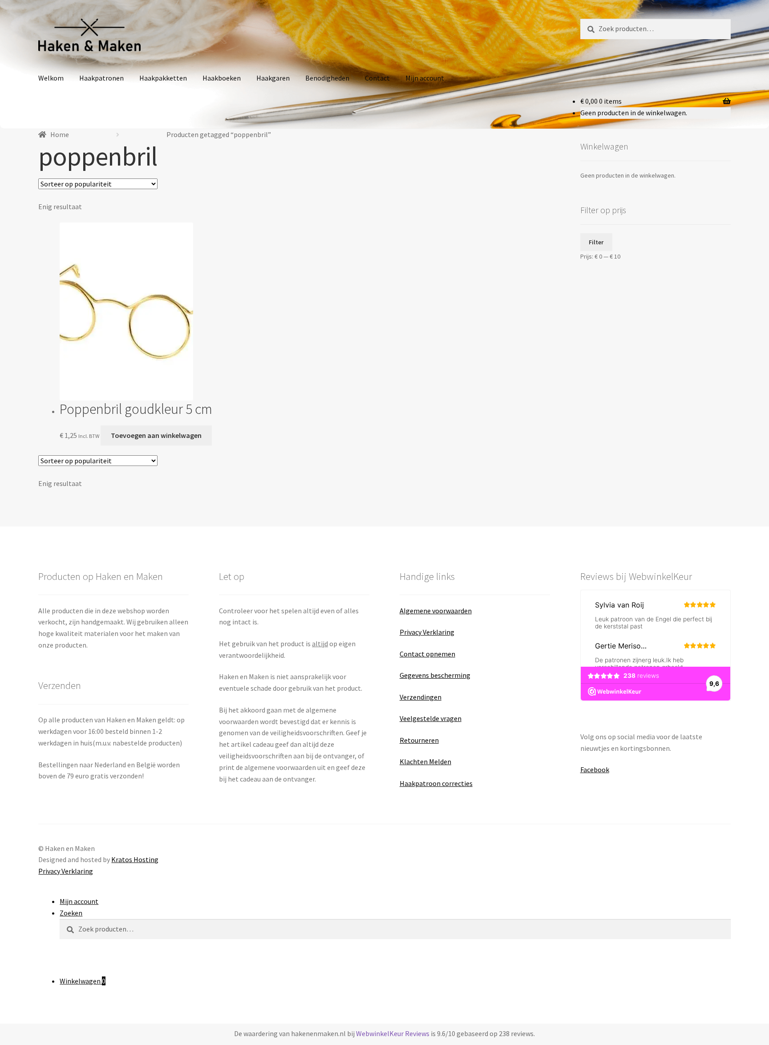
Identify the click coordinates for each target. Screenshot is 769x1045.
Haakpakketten (163, 77)
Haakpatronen (101, 77)
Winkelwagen (82, 980)
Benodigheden (327, 77)
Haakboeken (221, 77)
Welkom (51, 77)
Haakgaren (273, 77)
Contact (377, 77)
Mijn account (424, 77)
